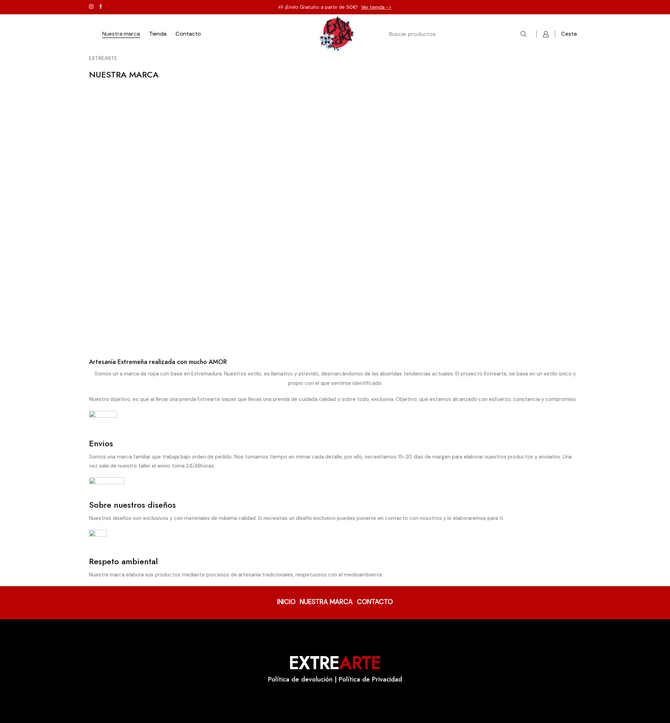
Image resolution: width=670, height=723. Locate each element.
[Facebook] (100, 7)
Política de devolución (300, 679)
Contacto (188, 33)
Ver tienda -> (376, 7)
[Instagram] (91, 7)
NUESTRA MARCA (326, 601)
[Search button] (523, 34)
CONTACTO (375, 601)
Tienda (157, 33)
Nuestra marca (121, 33)
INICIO (286, 601)
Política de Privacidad (370, 679)
